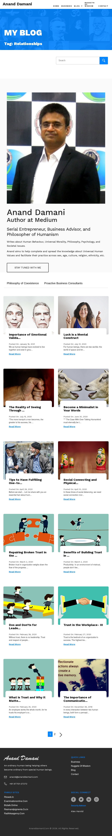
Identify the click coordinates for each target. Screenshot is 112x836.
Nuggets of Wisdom (90, 4)
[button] (78, 6)
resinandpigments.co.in (16, 809)
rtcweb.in (9, 796)
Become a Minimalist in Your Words (81, 408)
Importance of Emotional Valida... (28, 336)
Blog (73, 769)
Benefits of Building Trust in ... (83, 554)
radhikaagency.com (14, 813)
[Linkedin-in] (88, 799)
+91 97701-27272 (18, 783)
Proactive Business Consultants (63, 283)
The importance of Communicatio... (77, 699)
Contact (103, 6)
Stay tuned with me (27, 267)
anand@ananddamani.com (24, 777)
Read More (15, 354)
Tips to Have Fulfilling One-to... (25, 481)
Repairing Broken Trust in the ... (27, 554)
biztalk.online (11, 805)
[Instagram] (96, 799)
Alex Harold (77, 811)
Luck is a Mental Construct (76, 336)
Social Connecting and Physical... (80, 481)
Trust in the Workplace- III (83, 625)
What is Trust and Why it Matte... (27, 699)
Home (56, 6)
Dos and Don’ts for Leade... (23, 626)
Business (66, 6)
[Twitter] (81, 799)
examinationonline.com (15, 801)
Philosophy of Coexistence (23, 283)
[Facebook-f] (73, 799)
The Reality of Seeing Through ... (25, 408)
